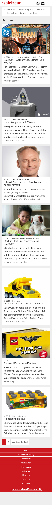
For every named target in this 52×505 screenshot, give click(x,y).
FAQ (26, 450)
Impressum (26, 467)
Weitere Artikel (20, 442)
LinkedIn (26, 475)
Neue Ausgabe (26, 9)
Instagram (26, 471)
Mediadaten (26, 463)
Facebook (26, 479)
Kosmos (41, 9)
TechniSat (12, 12)
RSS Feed (26, 483)
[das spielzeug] (11, 3)
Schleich (34, 12)
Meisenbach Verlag (26, 454)
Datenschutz (26, 458)
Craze (23, 12)
